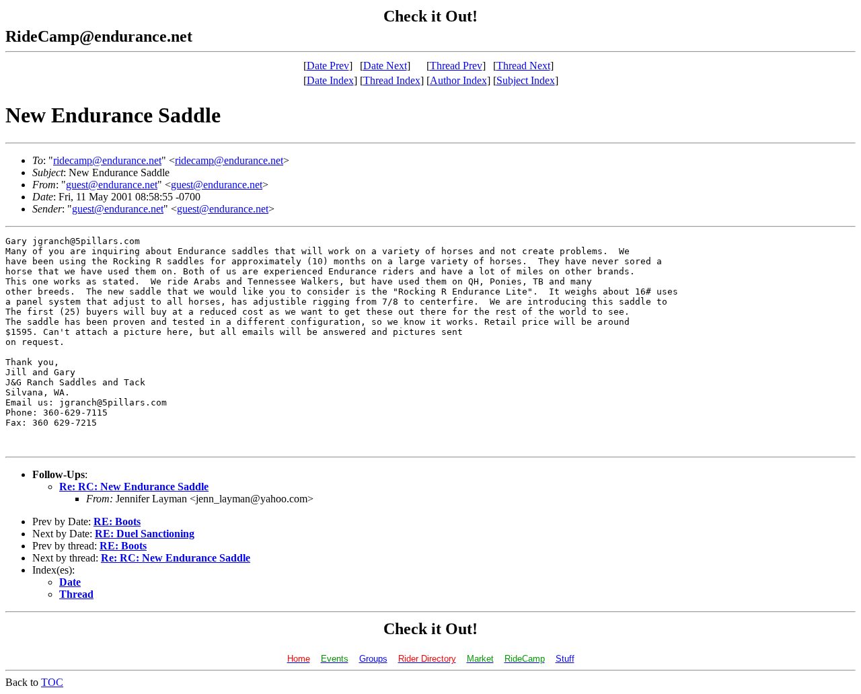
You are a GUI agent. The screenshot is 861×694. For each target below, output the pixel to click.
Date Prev (328, 65)
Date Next (385, 65)
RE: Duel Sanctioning (144, 533)
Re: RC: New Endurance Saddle (134, 486)
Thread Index (391, 80)
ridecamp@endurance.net (107, 160)
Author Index (458, 80)
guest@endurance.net (111, 184)
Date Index (330, 80)
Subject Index (525, 80)
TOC (52, 682)
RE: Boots (117, 521)
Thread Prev (456, 65)
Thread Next (523, 65)
